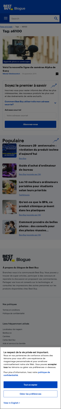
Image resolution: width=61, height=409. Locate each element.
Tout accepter (30, 384)
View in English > (12, 402)
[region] (30, 378)
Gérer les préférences (30, 394)
